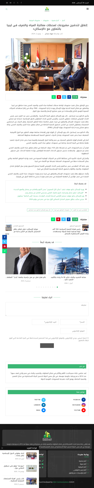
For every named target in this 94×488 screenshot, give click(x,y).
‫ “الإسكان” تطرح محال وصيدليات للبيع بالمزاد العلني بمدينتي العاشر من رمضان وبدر (54, 192)
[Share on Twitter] (64, 97)
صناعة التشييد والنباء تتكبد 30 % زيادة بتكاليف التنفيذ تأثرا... (68, 278)
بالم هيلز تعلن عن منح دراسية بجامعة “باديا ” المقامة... (26, 277)
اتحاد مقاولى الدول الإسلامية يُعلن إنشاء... (13, 454)
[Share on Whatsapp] (54, 97)
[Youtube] (10, 2)
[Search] (6, 9)
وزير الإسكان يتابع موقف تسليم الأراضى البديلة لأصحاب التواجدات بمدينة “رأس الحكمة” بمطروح (50, 196)
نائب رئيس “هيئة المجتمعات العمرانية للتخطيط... (13, 480)
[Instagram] (14, 2)
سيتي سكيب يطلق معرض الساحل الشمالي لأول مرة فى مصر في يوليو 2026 (56, 199)
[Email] (7, 2)
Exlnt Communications (61, 482)
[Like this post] (74, 97)
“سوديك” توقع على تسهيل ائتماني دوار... (14, 467)
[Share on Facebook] (69, 97)
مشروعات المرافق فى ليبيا (61, 210)
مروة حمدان (49, 33)
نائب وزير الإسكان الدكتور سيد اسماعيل (39, 210)
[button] (8, 267)
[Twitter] (17, 2)
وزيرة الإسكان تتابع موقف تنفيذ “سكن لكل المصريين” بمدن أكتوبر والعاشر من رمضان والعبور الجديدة (49, 189)
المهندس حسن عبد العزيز (80, 210)
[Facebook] (21, 2)
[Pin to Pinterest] (59, 97)
